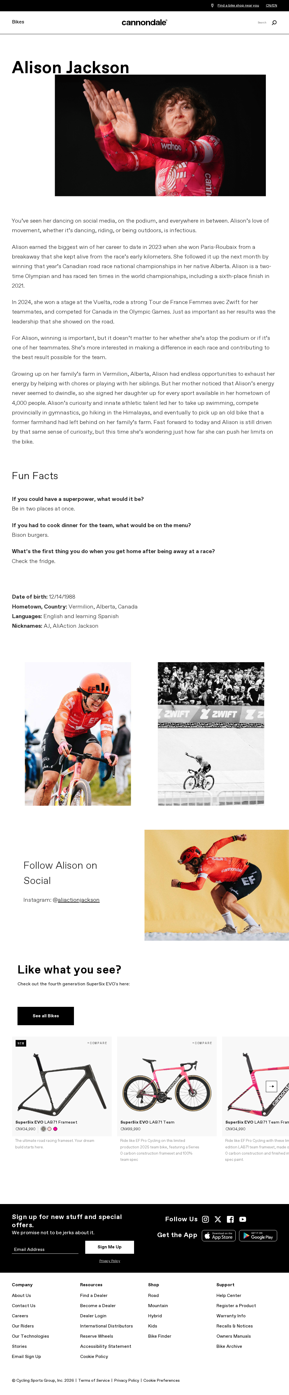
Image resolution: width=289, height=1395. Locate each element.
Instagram (205, 1219)
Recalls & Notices (234, 1326)
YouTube (242, 1219)
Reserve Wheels (96, 1336)
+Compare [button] (97, 1043)
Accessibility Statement (105, 1347)
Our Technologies (30, 1336)
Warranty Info (231, 1316)
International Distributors (106, 1326)
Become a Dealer (98, 1306)
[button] (43, 1129)
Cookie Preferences (161, 1380)
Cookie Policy (94, 1357)
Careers (20, 1316)
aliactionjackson (79, 900)
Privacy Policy (109, 1261)
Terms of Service (94, 1380)
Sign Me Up (110, 1247)
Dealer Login (93, 1316)
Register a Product (236, 1306)
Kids (152, 1326)
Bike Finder (159, 1336)
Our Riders (23, 1326)
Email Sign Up (26, 1357)
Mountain (158, 1306)
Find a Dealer (94, 1296)
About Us (21, 1296)
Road (153, 1296)
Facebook (230, 1219)
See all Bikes (46, 1016)
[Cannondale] (144, 22)
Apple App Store (219, 1235)
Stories (19, 1347)
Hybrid (155, 1316)
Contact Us (24, 1306)
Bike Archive (229, 1347)
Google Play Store (258, 1235)
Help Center (228, 1296)
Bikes (18, 22)
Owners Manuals (233, 1336)
